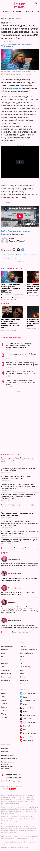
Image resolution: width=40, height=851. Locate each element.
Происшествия (6, 673)
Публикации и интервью (28, 649)
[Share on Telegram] (22, 249)
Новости (6, 11)
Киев (3, 693)
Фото (22, 670)
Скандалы (29, 11)
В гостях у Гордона (26, 653)
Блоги (4, 553)
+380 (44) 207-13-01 (12, 775)
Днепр (3, 710)
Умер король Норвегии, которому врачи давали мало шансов (17, 514)
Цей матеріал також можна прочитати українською (18, 45)
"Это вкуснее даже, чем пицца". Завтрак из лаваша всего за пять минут (21, 355)
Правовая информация (9, 758)
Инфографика (6, 677)
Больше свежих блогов (20, 632)
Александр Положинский (10, 258)
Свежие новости (10, 454)
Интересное (5, 680)
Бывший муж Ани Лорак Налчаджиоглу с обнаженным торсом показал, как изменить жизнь (10, 323)
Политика (4, 649)
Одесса (3, 700)
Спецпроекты (24, 684)
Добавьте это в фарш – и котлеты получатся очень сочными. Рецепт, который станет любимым (19, 345)
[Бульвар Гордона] (19, 4)
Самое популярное (11, 338)
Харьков (4, 707)
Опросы (22, 677)
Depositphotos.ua (32, 807)
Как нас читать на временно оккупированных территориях (7, 765)
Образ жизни (5, 670)
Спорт (3, 660)
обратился (16, 188)
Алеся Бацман (28, 719)
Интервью (17, 11)
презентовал (16, 88)
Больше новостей (20, 548)
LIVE (21, 663)
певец (26, 254)
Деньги (3, 653)
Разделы (23, 642)
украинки (34, 254)
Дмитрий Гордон (29, 693)
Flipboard (26, 726)
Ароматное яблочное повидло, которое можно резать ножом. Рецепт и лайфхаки (22, 364)
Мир (2, 656)
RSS (24, 729)
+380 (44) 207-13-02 (13, 778)
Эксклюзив (24, 666)
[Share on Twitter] (18, 249)
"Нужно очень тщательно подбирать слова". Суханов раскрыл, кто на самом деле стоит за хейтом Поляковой (19, 486)
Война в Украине (7, 646)
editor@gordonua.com (13, 781)
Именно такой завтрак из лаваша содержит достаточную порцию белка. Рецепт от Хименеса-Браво (18, 497)
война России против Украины (12, 254)
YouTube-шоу (24, 680)
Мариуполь (5, 714)
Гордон (3, 18)
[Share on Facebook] (14, 249)
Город (3, 689)
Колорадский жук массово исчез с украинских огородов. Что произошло (21, 372)
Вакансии (4, 748)
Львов (3, 697)
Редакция (4, 751)
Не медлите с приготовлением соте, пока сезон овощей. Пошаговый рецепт (19, 532)
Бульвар (11, 18)
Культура (4, 663)
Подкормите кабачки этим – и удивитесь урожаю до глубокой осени (16, 477)
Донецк (4, 703)
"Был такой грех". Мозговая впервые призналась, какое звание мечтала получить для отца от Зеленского (19, 523)
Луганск (4, 717)
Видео (22, 673)
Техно (3, 666)
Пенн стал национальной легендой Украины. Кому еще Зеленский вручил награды (20, 382)
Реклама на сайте (7, 755)
